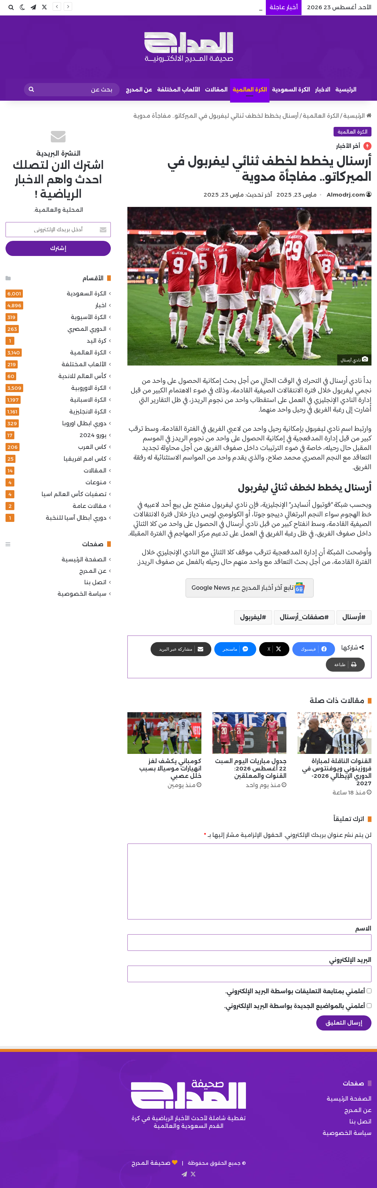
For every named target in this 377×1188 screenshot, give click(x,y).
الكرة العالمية (250, 89)
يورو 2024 (93, 435)
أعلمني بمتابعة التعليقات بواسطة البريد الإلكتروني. (295, 991)
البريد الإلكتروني (350, 959)
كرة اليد (96, 340)
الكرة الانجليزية (87, 411)
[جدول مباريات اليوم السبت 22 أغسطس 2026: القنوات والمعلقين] (249, 733)
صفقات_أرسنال (302, 617)
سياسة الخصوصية (81, 593)
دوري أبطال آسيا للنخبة (76, 517)
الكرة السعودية (291, 89)
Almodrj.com (346, 194)
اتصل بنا (95, 582)
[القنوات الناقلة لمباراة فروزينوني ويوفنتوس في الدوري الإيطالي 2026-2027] (334, 733)
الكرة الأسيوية (88, 317)
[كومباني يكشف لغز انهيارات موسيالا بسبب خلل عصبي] (164, 733)
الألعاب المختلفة (178, 89)
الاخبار (322, 89)
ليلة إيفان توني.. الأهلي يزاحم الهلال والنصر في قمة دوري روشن (179, 7)
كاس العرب (92, 446)
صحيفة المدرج (150, 1162)
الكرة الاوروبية (88, 387)
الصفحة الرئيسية (83, 559)
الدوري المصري (86, 328)
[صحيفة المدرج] (188, 47)
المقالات (216, 89)
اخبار (100, 305)
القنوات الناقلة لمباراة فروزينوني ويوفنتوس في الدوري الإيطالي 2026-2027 (336, 772)
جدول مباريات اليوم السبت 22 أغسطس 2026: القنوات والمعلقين (250, 768)
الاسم (363, 928)
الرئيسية (345, 89)
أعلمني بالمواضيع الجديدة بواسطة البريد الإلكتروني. (294, 1005)
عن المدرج (139, 89)
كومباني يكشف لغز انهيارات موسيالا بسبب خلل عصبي (170, 768)
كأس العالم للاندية (82, 376)
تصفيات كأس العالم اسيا (74, 494)
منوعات (95, 482)
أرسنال (351, 617)
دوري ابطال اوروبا (84, 423)
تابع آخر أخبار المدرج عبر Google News (242, 587)
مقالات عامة (89, 505)
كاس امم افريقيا (85, 458)
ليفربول (314, 428)
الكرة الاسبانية (88, 399)
